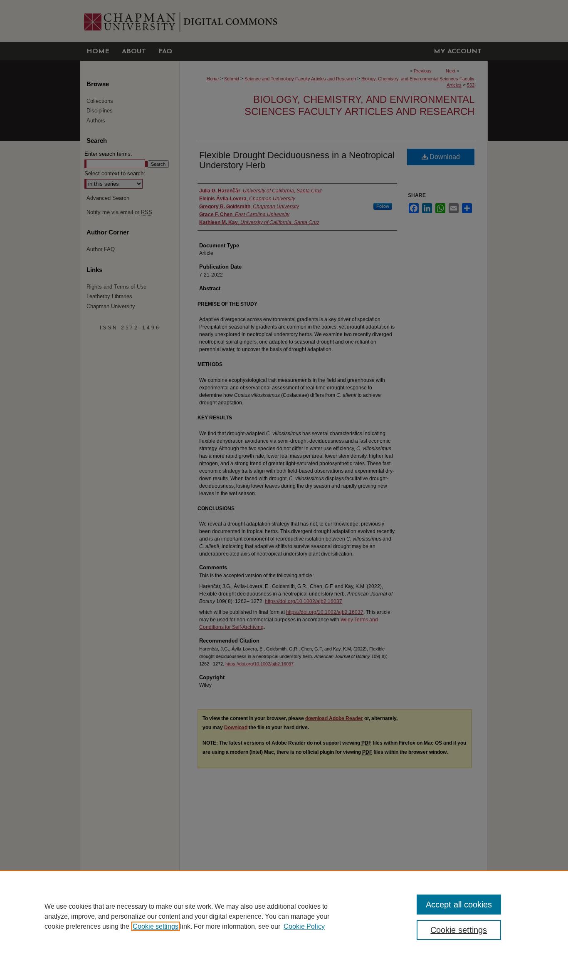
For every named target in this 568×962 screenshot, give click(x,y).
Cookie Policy (304, 926)
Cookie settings (155, 926)
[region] (284, 916)
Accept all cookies (459, 904)
